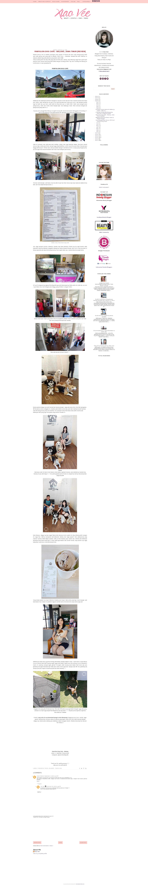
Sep (97, 106)
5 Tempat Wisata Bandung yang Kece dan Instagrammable (104, 113)
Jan (97, 131)
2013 (96, 138)
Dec (97, 102)
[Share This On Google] (86, 768)
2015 (96, 135)
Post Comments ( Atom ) (46, 845)
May (97, 125)
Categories (86, 1)
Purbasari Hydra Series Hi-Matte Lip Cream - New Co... (105, 110)
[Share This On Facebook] (79, 768)
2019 (96, 99)
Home (34, 1)
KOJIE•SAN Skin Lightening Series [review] (104, 316)
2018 (96, 100)
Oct (97, 105)
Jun (97, 124)
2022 (96, 96)
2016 (96, 134)
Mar (97, 128)
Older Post (83, 842)
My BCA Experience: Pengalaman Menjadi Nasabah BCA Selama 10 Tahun (104, 300)
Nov (97, 103)
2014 (96, 137)
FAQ (78, 1)
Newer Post (37, 842)
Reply (38, 781)
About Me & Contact (44, 1)
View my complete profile (40, 853)
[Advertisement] (60, 36)
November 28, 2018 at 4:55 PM (54, 786)
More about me (104, 71)
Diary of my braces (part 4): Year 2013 (104, 345)
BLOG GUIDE (55, 1)
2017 (96, 133)
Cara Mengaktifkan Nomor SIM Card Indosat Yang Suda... (105, 121)
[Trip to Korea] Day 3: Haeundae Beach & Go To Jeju (104, 331)
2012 (96, 140)
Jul (97, 122)
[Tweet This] (82, 768)
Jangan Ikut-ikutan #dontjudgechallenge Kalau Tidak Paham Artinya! (104, 284)
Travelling (58, 768)
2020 (96, 97)
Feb (97, 130)
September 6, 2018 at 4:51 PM (51, 776)
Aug (97, 108)
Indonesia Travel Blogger (46, 768)
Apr (97, 127)
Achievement (65, 1)
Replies (40, 783)
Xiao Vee (42, 786)
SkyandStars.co (80, 884)
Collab (73, 1)
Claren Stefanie (40, 776)
